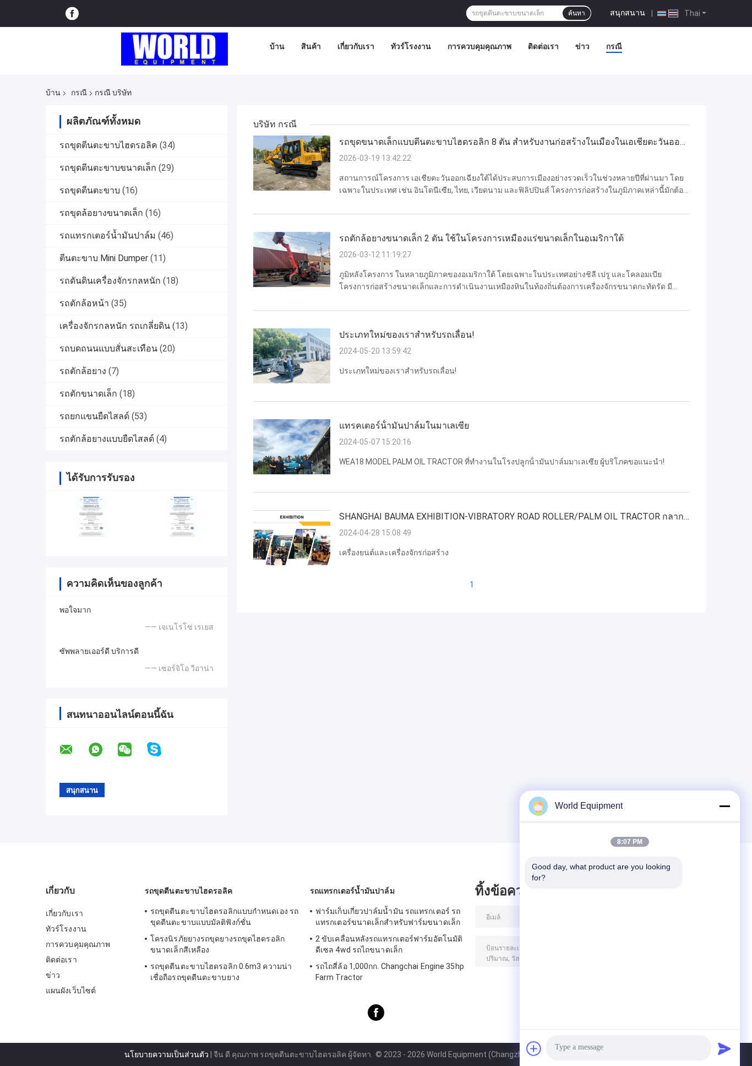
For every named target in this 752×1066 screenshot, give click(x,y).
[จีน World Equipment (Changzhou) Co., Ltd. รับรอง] (91, 516)
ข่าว (582, 46)
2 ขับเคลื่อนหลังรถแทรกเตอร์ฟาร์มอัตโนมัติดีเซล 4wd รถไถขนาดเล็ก (388, 944)
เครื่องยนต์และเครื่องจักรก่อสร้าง (394, 552)
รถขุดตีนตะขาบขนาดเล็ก (107, 168)
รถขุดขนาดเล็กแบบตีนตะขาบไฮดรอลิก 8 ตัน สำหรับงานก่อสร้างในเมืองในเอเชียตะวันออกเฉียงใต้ (512, 143)
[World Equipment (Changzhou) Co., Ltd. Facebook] (72, 13)
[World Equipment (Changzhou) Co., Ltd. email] (73, 749)
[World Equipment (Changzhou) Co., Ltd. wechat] (131, 749)
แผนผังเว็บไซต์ (71, 990)
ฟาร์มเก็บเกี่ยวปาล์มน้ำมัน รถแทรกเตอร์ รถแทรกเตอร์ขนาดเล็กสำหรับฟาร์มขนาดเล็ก (387, 917)
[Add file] (534, 1048)
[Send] (724, 1048)
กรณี (614, 46)
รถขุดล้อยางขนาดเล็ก (101, 213)
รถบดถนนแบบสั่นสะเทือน (108, 348)
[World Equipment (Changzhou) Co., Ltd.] (174, 49)
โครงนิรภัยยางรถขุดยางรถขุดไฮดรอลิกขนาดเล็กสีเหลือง (217, 944)
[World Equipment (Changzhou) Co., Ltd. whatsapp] (102, 749)
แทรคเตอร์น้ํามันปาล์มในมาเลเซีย (404, 425)
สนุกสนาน (627, 12)
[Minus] (724, 806)
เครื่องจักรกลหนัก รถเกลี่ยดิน (114, 326)
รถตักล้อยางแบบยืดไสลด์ (106, 439)
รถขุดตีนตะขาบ (89, 190)
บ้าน (277, 46)
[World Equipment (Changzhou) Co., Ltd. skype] (161, 749)
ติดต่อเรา (543, 46)
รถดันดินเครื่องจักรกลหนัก (110, 280)
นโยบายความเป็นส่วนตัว (166, 1054)
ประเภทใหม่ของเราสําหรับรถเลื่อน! (407, 334)
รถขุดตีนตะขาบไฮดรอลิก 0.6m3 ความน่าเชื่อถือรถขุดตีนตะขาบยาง (221, 972)
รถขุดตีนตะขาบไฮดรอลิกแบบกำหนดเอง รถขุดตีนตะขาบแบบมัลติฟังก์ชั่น (224, 917)
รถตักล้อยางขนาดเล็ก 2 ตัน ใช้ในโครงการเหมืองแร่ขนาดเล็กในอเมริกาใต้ (481, 238)
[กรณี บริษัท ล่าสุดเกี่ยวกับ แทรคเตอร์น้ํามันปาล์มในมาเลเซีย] (291, 446)
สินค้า (311, 46)
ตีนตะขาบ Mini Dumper (103, 258)
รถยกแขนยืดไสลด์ (94, 416)
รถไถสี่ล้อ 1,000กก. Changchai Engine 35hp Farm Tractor (389, 972)
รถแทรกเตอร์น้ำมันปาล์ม (107, 235)
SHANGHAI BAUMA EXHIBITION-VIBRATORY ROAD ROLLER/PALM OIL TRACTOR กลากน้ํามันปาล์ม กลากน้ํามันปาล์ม (511, 517)
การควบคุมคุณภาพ (479, 46)
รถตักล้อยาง (82, 371)
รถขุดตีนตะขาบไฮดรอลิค (108, 145)
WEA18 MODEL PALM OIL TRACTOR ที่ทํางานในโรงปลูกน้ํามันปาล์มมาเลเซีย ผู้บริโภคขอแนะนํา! (501, 461)
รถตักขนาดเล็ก (88, 393)
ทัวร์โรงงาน (411, 46)
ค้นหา (576, 13)
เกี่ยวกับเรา (355, 46)
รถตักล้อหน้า (84, 303)
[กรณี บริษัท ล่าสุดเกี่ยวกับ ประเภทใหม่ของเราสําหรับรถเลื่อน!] (291, 355)
